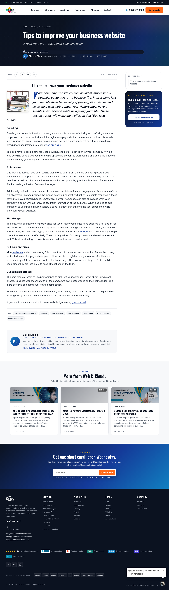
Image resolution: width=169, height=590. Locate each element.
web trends (88, 313)
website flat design (15, 319)
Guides (108, 505)
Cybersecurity (48, 515)
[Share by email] (28, 74)
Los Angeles (79, 505)
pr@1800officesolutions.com (17, 540)
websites (17, 252)
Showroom (50, 10)
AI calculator (110, 519)
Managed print (49, 505)
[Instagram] (20, 564)
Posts (33, 27)
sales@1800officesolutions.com (19, 537)
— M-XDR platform (51, 519)
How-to (108, 508)
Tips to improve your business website (143, 82)
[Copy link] (34, 74)
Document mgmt (49, 508)
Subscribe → (107, 472)
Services (34, 10)
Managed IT (47, 512)
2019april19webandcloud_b (25, 313)
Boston (77, 519)
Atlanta (77, 515)
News (107, 515)
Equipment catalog (50, 529)
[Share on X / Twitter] (16, 74)
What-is (108, 512)
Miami (76, 512)
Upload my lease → (144, 117)
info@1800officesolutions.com (18, 533)
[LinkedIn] (14, 564)
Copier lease (48, 502)
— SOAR (46, 526)
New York (78, 502)
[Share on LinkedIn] (22, 74)
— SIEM (46, 522)
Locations (64, 10)
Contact (107, 10)
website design (103, 313)
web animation (73, 313)
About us (95, 10)
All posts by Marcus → (47, 348)
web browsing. (53, 145)
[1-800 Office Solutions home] (11, 10)
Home (25, 27)
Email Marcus (29, 348)
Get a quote (158, 2)
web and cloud (57, 313)
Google (84, 231)
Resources (80, 10)
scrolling (44, 313)
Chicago (77, 508)
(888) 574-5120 (13, 521)
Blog (107, 502)
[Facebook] (8, 564)
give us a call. (79, 302)
